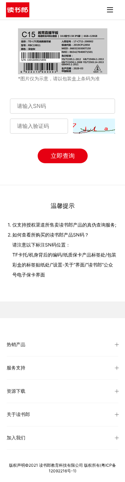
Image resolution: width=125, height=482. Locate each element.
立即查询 (63, 156)
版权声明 (17, 465)
